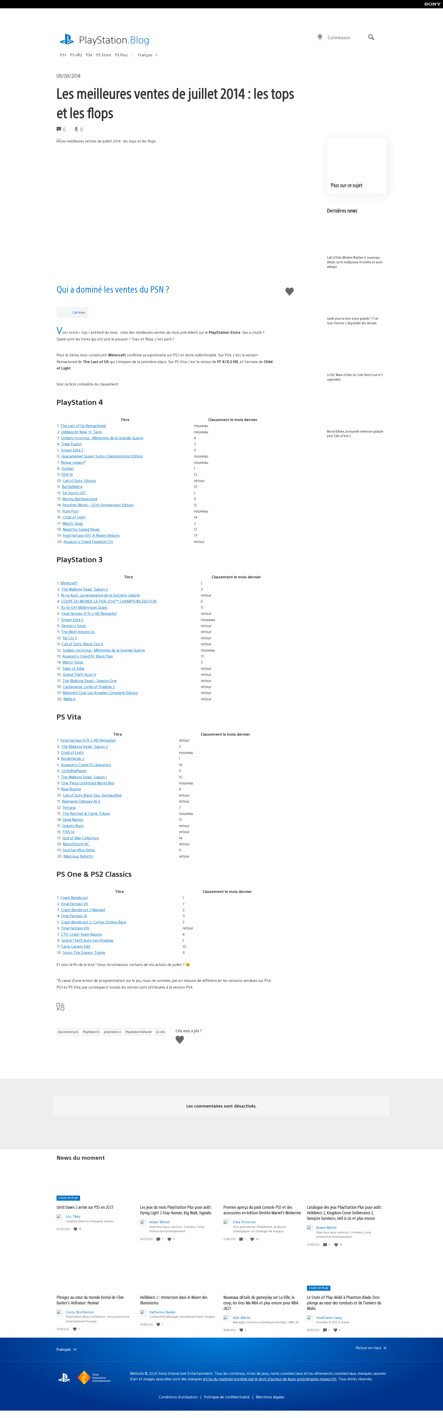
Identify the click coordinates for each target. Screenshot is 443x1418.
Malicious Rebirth (78, 856)
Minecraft (68, 582)
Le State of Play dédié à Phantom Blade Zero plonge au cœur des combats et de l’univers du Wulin (344, 1302)
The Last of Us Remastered (83, 425)
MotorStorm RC (76, 843)
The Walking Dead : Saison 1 (84, 776)
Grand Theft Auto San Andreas (87, 940)
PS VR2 (76, 54)
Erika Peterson (244, 1222)
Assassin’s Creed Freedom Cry (88, 541)
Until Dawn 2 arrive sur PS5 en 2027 (85, 1207)
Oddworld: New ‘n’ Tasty (81, 431)
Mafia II (69, 698)
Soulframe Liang (329, 1317)
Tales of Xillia (73, 668)
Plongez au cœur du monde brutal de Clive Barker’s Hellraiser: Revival (90, 1299)
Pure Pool (70, 511)
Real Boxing (71, 788)
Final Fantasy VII (74, 903)
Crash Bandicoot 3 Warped (83, 909)
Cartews (78, 312)
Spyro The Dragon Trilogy (84, 952)
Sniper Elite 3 (72, 450)
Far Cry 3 (70, 637)
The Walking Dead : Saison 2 (84, 589)
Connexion (339, 37)
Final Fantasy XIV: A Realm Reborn (91, 535)
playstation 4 (112, 1032)
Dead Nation (73, 819)
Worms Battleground (79, 498)
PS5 (63, 54)
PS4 (89, 54)
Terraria (69, 807)
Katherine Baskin (163, 1312)
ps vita (160, 1032)
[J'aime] (76, 1229)
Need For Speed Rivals (81, 529)
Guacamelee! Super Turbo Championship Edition (102, 456)
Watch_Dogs (72, 523)
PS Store (103, 54)
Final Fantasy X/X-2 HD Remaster (89, 613)
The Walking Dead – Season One (89, 680)
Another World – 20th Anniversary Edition (98, 504)
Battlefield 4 (72, 486)
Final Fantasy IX (74, 915)
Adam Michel (160, 1222)
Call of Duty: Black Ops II (82, 643)
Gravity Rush (73, 825)
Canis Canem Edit (75, 946)
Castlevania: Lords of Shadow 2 (89, 686)
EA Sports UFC (75, 492)
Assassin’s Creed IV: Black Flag (87, 656)
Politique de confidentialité (227, 1396)
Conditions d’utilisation (178, 1396)
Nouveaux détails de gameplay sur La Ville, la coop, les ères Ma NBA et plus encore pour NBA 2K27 (260, 1302)
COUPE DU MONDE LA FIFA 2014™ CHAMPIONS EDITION (108, 601)
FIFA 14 (67, 474)
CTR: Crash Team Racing (81, 934)
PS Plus (121, 54)
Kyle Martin (242, 1317)
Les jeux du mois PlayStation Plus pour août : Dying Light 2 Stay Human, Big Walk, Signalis (176, 1209)
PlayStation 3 (91, 1032)
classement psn (68, 1032)
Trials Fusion (71, 443)
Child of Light (74, 517)
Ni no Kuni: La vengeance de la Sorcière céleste (100, 595)
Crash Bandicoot (74, 897)
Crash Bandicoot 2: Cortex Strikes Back (93, 922)
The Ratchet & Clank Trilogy (86, 813)
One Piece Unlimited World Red (87, 782)
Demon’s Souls (73, 625)
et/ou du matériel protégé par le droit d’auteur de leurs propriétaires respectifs (270, 1378)
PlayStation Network (139, 1032)
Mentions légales (270, 1396)
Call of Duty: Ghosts (79, 480)
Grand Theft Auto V (79, 674)
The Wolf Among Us (78, 631)
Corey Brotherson (80, 1312)
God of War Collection (80, 837)
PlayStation (114, 39)
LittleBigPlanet (74, 770)
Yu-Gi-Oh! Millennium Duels (84, 607)
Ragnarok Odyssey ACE (81, 801)
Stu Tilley (73, 1216)
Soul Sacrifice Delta (79, 849)
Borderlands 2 (72, 758)
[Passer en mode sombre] (320, 37)
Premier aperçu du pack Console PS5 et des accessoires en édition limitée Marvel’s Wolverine (262, 1209)
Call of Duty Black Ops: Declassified (92, 795)
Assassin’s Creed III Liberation (86, 764)
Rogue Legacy (72, 462)
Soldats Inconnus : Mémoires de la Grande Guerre (102, 437)
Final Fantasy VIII (75, 928)
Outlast (67, 468)
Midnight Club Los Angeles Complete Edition (100, 692)
